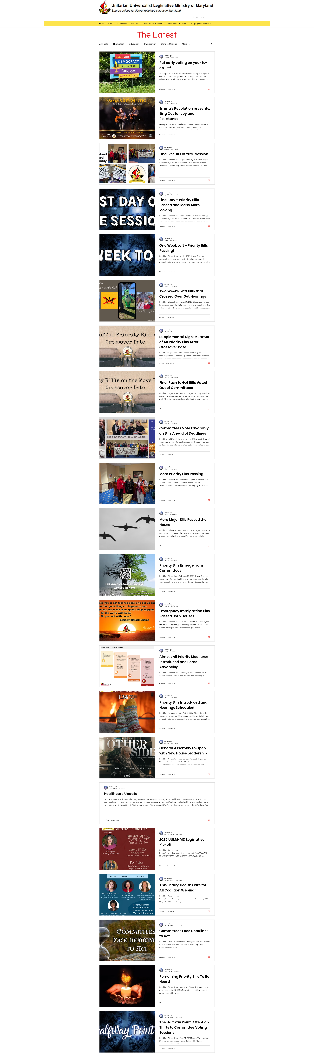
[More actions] (209, 56)
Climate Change (169, 44)
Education (134, 44)
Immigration (150, 44)
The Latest (118, 44)
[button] (211, 44)
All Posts (103, 44)
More (184, 44)
